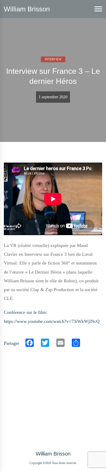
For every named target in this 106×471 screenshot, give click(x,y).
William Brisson (27, 9)
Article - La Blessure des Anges (28, 392)
